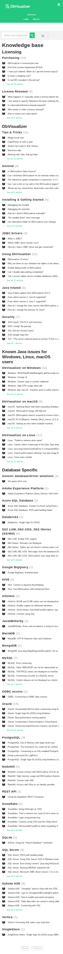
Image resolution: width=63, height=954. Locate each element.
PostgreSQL (13, 737)
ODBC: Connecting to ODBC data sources (27, 697)
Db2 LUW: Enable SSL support (22, 539)
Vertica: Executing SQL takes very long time (28, 922)
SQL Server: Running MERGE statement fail (28, 868)
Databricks (12, 517)
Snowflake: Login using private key (24, 817)
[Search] (32, 35)
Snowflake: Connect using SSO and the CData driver (32, 822)
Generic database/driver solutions (30, 476)
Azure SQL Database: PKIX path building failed (30, 510)
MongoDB (11, 645)
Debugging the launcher (19, 209)
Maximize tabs (14, 150)
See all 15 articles (15, 84)
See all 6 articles (14, 118)
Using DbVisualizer (19, 254)
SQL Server (12, 849)
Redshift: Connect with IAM (20, 780)
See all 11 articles (15, 159)
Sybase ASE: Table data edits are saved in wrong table (33, 901)
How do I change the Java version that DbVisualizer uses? (35, 305)
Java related (13, 287)
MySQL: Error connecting (20, 663)
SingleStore (13, 929)
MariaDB (10, 633)
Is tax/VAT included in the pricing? (24, 80)
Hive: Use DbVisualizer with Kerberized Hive (28, 589)
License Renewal (17, 91)
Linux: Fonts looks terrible (20, 457)
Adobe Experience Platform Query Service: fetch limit (33, 493)
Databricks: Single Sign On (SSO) (24, 522)
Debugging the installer (18, 205)
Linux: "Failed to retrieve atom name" (25, 440)
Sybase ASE (13, 883)
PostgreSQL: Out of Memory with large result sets (31, 743)
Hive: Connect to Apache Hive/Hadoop (26, 585)
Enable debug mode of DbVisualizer (24, 268)
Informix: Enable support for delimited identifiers (30, 605)
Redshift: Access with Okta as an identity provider (31, 784)
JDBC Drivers (14, 233)
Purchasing (13, 57)
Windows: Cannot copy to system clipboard (28, 381)
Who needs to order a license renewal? (26, 109)
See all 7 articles (14, 343)
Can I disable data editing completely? (25, 272)
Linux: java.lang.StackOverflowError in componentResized (35, 449)
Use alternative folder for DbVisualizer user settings (32, 222)
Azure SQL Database (19, 500)
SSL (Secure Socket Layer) (20, 330)
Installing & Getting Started (24, 199)
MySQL (9, 658)
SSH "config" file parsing (19, 326)
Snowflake (12, 803)
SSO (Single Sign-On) (18, 335)
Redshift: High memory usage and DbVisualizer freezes (34, 776)
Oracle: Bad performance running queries (27, 717)
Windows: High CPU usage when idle (25, 386)
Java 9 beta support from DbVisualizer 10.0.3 (29, 293)
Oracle (10, 703)
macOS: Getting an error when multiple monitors (30, 423)
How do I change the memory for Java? (26, 310)
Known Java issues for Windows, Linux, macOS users (26, 356)
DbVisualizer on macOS (22, 401)
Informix (10, 596)
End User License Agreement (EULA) (25, 67)
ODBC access (14, 691)
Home (25, 948)
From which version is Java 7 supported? (27, 301)
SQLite (9, 837)
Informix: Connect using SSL (21, 614)
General (10, 166)
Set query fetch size (17, 481)
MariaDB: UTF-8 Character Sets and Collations (30, 638)
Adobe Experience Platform (24, 488)
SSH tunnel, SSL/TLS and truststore (25, 322)
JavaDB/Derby (14, 621)
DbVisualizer (14, 126)
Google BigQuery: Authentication (23, 572)
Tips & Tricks (14, 132)
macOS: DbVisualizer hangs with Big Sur (27, 411)
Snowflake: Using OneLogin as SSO (25, 809)
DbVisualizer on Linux (21, 435)
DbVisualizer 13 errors (18, 259)
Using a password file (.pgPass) (22, 755)
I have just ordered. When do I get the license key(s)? (33, 71)
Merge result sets (16, 138)
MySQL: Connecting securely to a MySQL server (31, 676)
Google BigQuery (17, 567)
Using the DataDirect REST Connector (26, 797)
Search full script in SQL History (23, 146)
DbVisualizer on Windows (24, 367)
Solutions (37, 948)
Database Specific (19, 470)
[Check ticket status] (42, 35)
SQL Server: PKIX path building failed (25, 855)
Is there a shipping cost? (19, 76)
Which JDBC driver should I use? (23, 243)
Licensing (11, 52)
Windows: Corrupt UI (17, 377)
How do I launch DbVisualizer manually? (26, 213)
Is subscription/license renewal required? (27, 105)
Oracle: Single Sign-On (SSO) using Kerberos (29, 713)
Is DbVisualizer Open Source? (22, 171)
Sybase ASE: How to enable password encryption (31, 897)
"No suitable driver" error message (24, 217)
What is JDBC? (15, 238)
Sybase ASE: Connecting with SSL (24, 905)
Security (10, 317)
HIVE (7, 579)
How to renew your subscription (22, 113)
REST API (11, 791)
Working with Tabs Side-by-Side (22, 154)
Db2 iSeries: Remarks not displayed (24, 543)
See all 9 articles (14, 428)
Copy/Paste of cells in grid (20, 142)
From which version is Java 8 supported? (27, 297)
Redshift (10, 766)
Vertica (9, 917)
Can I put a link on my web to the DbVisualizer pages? (33, 184)
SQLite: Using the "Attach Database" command (30, 843)
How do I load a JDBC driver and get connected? (30, 247)
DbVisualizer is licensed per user (23, 63)
